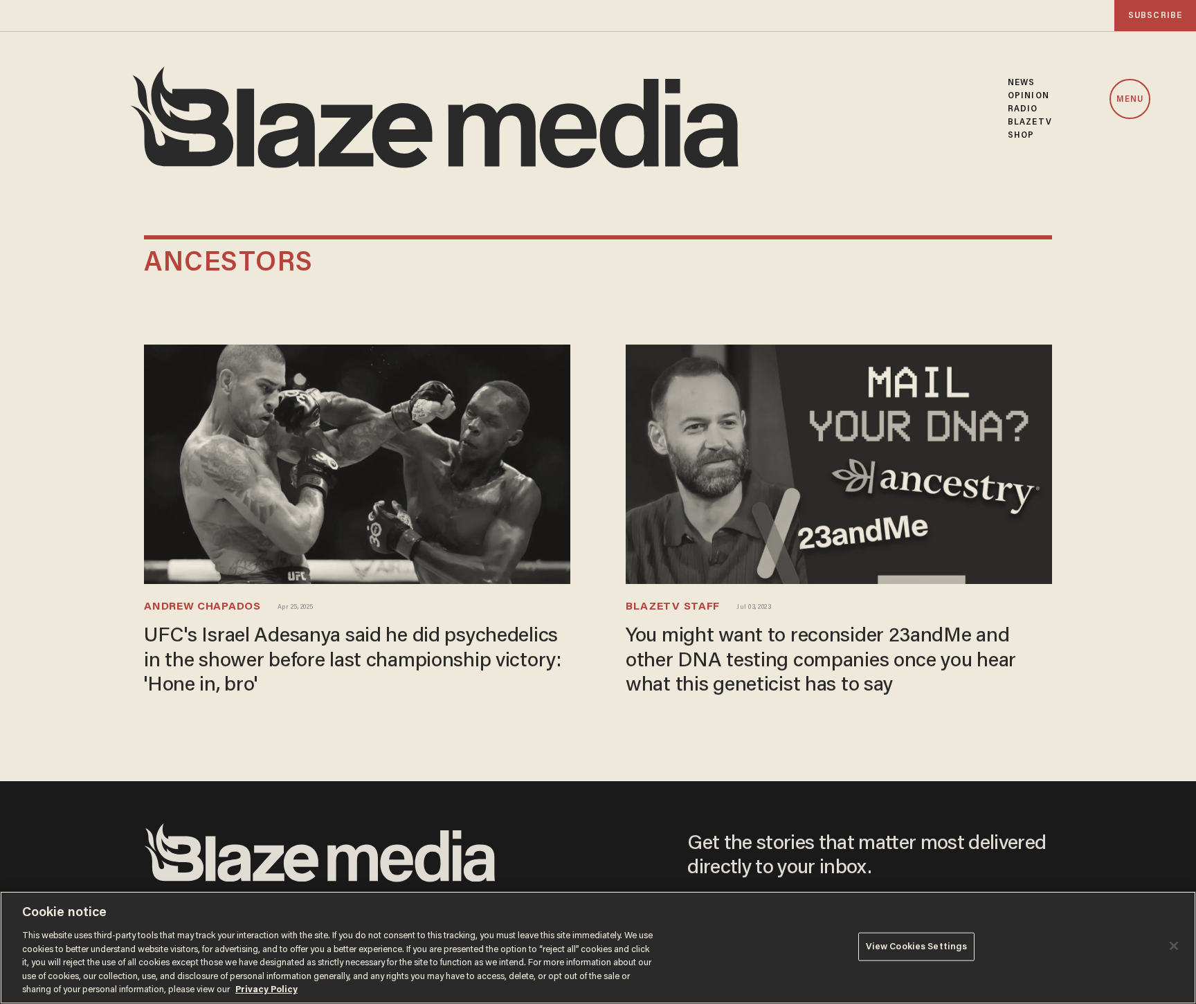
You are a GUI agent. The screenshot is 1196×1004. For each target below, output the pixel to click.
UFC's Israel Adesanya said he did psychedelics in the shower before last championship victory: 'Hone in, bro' (352, 660)
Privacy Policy (266, 989)
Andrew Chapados (202, 606)
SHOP (1021, 135)
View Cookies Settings (917, 946)
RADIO (1023, 108)
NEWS (1021, 82)
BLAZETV (1030, 122)
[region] (598, 947)
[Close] (1174, 946)
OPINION (1028, 95)
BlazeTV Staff (673, 606)
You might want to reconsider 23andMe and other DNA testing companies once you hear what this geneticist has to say (821, 660)
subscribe (1155, 15)
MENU (1129, 99)
